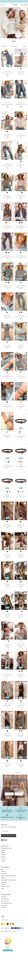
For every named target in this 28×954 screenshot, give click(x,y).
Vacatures (3, 884)
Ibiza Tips (3, 871)
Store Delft (3, 896)
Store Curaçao (4, 905)
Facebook (19, 793)
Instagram (9, 793)
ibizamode (6, 919)
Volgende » (17, 772)
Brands (2, 888)
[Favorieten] (24, 5)
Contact (3, 861)
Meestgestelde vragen (6, 848)
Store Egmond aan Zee (6, 903)
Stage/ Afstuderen (5, 886)
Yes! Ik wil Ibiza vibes (8, 835)
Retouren (3, 856)
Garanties (3, 859)
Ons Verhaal (4, 873)
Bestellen (3, 850)
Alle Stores (3, 907)
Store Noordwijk (5, 901)
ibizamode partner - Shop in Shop (8, 880)
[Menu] (1, 4)
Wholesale (3, 877)
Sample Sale (4, 882)
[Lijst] (26, 46)
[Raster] (24, 46)
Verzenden (3, 854)
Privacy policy (13, 931)
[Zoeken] (4, 4)
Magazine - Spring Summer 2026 (8, 875)
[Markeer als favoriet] (11, 50)
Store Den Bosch (5, 899)
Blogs (2, 869)
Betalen (2, 852)
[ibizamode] (14, 5)
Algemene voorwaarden (5, 931)
